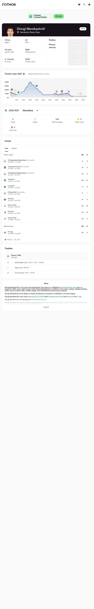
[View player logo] (10, 31)
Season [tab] (14, 148)
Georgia (10, 59)
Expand (46, 307)
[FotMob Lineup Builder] (46, 16)
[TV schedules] (79, 4)
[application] (49, 90)
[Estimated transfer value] (23, 74)
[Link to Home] (9, 4)
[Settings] (89, 4)
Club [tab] (6, 148)
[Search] (84, 4)
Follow (83, 29)
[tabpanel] (46, 194)
